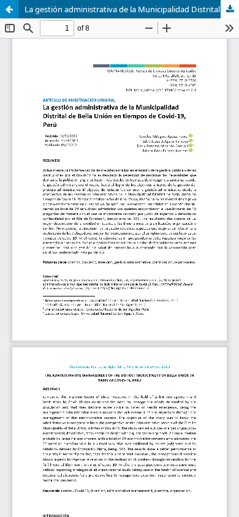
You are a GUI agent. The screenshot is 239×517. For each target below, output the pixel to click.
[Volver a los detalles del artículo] (9, 9)
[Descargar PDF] (230, 9)
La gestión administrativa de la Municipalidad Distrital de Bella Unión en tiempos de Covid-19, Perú (132, 9)
